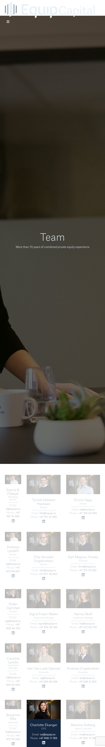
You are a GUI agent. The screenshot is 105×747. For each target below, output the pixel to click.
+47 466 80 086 (48, 682)
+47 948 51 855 (87, 682)
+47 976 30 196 (48, 627)
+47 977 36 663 (48, 574)
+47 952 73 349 (87, 738)
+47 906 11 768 (48, 738)
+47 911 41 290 (48, 517)
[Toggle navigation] (8, 21)
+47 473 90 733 (87, 627)
